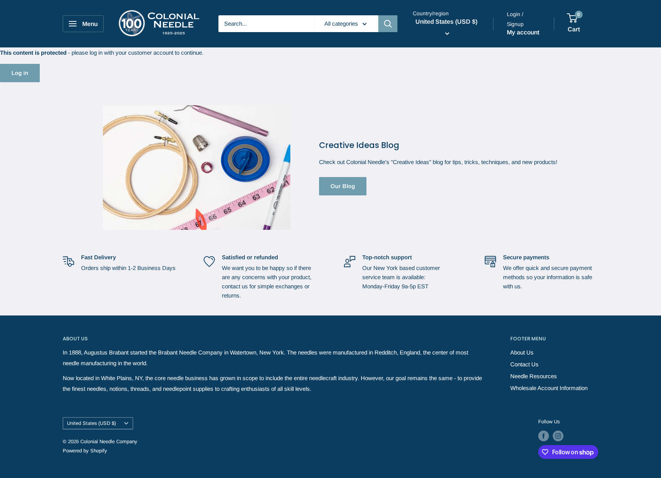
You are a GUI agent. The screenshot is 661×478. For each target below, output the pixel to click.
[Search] (387, 23)
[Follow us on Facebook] (543, 436)
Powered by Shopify (85, 451)
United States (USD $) (91, 423)
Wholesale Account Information (549, 388)
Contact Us (524, 364)
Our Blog (342, 186)
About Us (522, 352)
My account (523, 32)
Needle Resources (533, 376)
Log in (19, 73)
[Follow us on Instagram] (558, 436)
